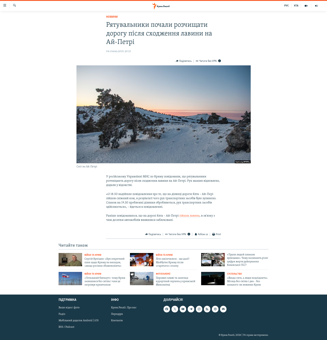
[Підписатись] (223, 309)
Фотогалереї (163, 274)
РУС (286, 5)
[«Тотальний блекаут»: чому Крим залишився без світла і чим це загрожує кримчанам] (70, 278)
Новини (112, 17)
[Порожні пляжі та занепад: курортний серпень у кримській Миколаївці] (141, 278)
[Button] (184, 61)
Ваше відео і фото (69, 307)
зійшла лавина (189, 215)
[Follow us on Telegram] (191, 309)
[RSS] (207, 309)
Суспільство (234, 274)
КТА (296, 5)
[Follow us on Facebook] (167, 309)
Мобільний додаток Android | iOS (79, 320)
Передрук (117, 314)
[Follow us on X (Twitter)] (175, 309)
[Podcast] (215, 309)
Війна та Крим (92, 255)
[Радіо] (316, 5)
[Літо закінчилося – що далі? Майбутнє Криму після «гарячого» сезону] (141, 259)
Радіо (62, 314)
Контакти (117, 320)
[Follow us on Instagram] (199, 309)
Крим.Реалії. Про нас (123, 307)
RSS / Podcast (66, 327)
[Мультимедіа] (306, 5)
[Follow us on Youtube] (183, 309)
